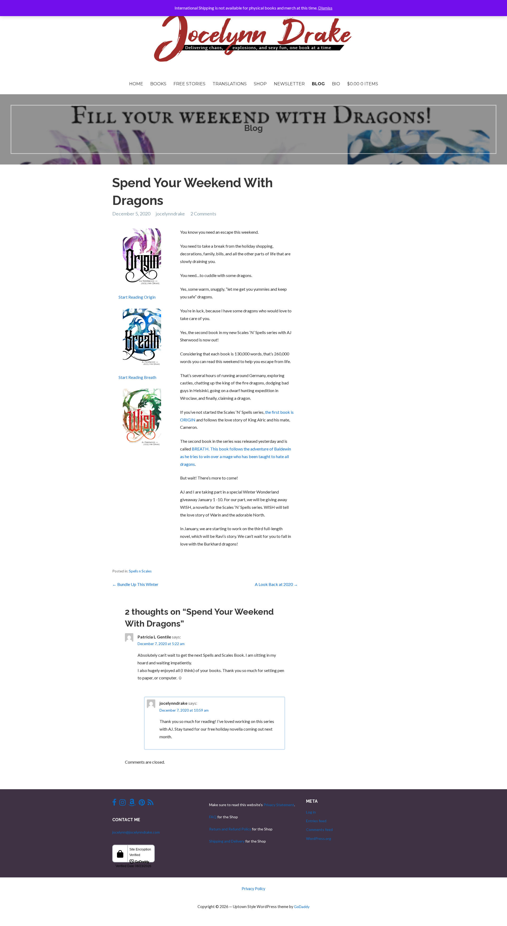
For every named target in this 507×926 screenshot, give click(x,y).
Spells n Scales (140, 571)
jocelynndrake (170, 214)
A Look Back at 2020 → (276, 584)
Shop (260, 83)
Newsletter (289, 83)
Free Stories (189, 83)
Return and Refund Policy (230, 829)
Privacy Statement (279, 804)
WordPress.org (318, 838)
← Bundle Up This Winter (135, 584)
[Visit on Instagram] (122, 803)
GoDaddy (301, 906)
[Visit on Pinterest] (142, 803)
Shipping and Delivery (227, 841)
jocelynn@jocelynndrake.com (136, 832)
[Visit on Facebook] (114, 803)
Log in (311, 812)
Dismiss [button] (325, 7)
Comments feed (319, 829)
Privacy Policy (253, 888)
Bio (336, 83)
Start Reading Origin (137, 296)
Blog (318, 83)
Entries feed (316, 821)
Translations (230, 83)
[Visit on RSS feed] (150, 803)
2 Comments (203, 214)
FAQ (213, 817)
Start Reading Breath (137, 377)
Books (158, 83)
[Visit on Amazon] (132, 803)
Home (136, 83)
